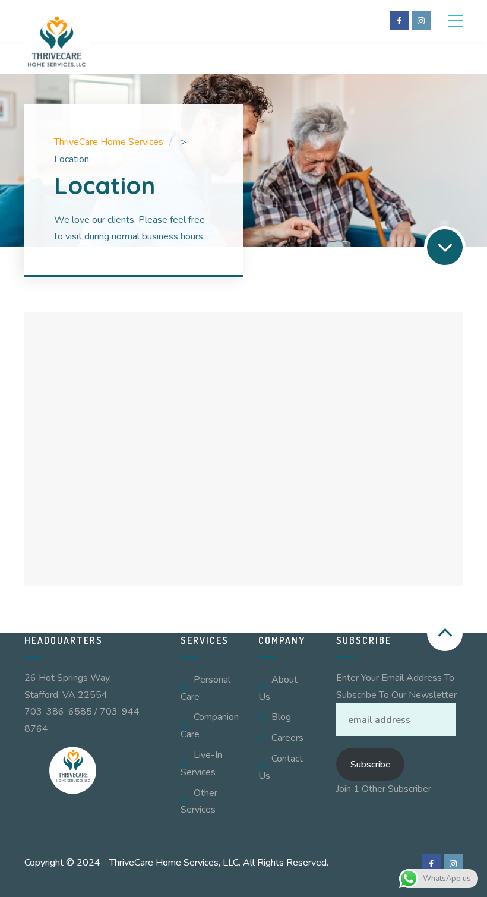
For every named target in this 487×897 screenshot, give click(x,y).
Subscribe (370, 764)
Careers (287, 737)
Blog (281, 717)
